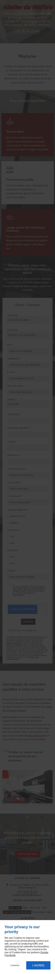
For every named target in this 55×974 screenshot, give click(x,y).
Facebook (10, 955)
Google (44, 952)
